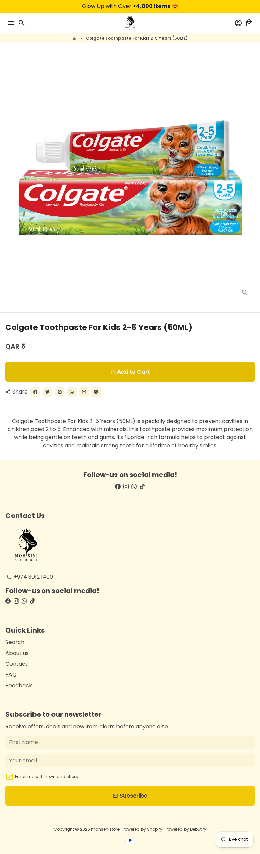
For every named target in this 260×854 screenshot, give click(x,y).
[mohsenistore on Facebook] (118, 487)
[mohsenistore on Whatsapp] (134, 487)
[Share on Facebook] (35, 392)
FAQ (11, 675)
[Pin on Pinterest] (59, 392)
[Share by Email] (84, 392)
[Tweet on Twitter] (47, 392)
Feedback (18, 685)
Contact (16, 664)
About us (17, 653)
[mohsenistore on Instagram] (126, 487)
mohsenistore (105, 829)
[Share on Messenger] (96, 392)
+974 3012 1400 (29, 577)
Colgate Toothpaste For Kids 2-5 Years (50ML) (137, 38)
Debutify (198, 829)
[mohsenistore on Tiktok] (142, 487)
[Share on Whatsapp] (72, 392)
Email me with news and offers (46, 776)
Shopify (154, 829)
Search (14, 642)
